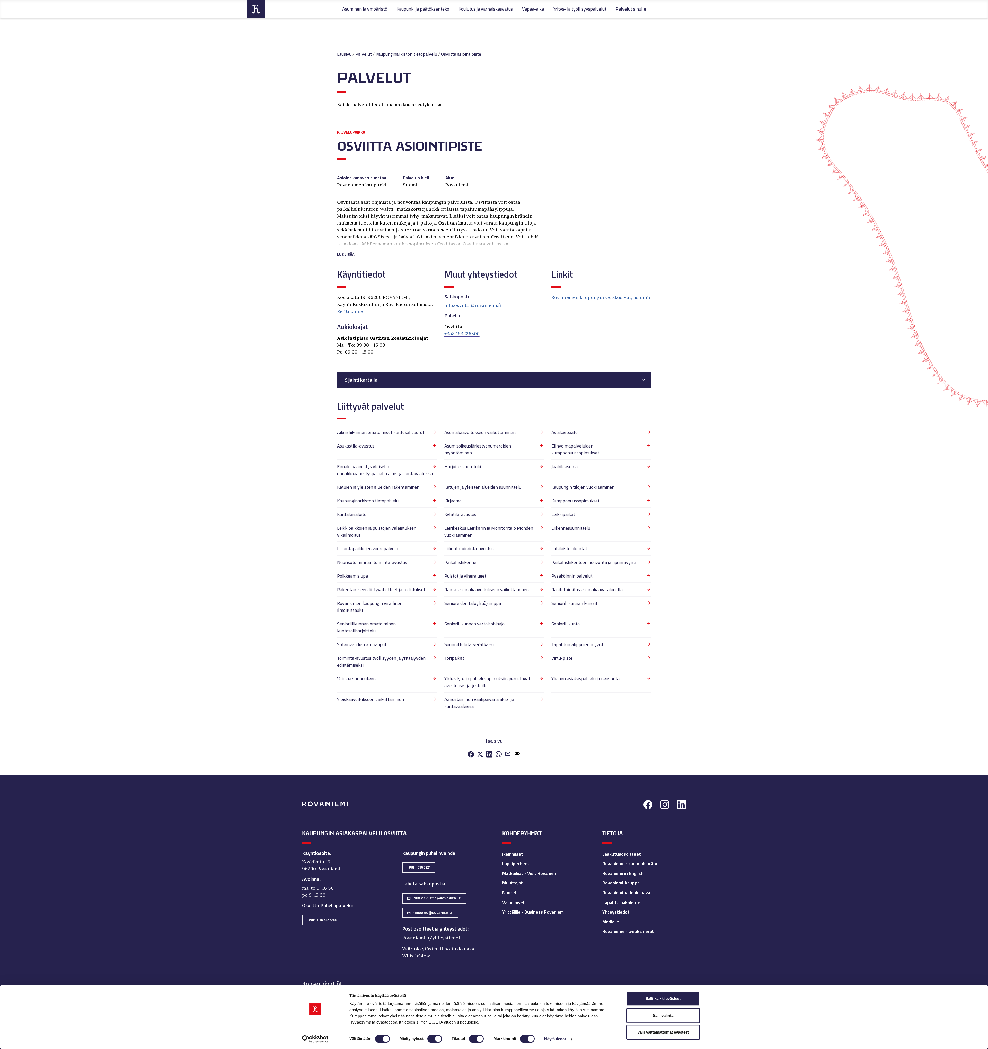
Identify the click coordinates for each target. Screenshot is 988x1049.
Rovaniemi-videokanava (626, 892)
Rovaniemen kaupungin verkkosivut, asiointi (600, 297)
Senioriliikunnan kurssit (574, 603)
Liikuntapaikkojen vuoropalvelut (368, 548)
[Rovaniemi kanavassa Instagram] (664, 805)
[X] (480, 754)
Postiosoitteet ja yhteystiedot (434, 929)
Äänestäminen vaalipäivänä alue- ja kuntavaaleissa (479, 703)
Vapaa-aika (533, 8)
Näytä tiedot (555, 1039)
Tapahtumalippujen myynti (577, 644)
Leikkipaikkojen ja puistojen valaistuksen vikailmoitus (376, 531)
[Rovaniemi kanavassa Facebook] (647, 805)
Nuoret (509, 892)
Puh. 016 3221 (420, 867)
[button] (440, 248)
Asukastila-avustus (355, 445)
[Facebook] (471, 754)
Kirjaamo (453, 500)
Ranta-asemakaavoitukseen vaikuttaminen (486, 589)
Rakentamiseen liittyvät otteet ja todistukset (381, 589)
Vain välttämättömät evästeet (663, 1032)
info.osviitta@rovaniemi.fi (472, 305)
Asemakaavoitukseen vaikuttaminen (480, 432)
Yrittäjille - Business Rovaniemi (533, 911)
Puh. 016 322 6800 (323, 919)
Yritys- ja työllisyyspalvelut (579, 8)
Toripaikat (454, 658)
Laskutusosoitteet (621, 853)
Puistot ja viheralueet (465, 575)
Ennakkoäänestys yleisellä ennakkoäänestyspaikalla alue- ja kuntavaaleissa (385, 470)
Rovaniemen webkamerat (628, 931)
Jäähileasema (564, 466)
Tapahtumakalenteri (622, 902)
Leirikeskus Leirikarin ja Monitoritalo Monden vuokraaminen (488, 531)
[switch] (434, 1039)
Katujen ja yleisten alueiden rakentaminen (378, 487)
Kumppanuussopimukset (575, 500)
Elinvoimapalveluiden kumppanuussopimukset (575, 449)
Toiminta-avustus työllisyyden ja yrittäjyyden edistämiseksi (381, 661)
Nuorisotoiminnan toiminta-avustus (372, 562)
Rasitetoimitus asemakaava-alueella (587, 589)
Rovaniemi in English (622, 873)
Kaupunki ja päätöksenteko (422, 8)
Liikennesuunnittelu (570, 527)
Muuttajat (512, 882)
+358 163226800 (462, 334)
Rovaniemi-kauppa (621, 882)
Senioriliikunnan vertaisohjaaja (474, 623)
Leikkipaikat (563, 514)
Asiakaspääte (564, 432)
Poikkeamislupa (352, 575)
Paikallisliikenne (460, 562)
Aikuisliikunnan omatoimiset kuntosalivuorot (380, 432)
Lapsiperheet (516, 863)
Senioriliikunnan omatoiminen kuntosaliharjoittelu (366, 627)
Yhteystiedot (616, 911)
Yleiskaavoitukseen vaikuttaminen (370, 699)
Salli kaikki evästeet (663, 998)
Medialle (610, 921)
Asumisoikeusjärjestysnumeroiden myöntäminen (477, 449)
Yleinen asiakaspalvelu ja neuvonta (585, 678)
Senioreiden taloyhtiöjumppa (472, 603)
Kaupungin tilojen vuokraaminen (582, 487)
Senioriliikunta (565, 623)
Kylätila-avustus (460, 514)
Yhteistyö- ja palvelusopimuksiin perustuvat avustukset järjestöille (487, 682)
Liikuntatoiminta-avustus (469, 548)
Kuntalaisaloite (351, 514)
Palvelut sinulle (631, 8)
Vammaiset (513, 902)
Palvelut (363, 53)
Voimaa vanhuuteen (356, 678)
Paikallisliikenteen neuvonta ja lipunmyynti (593, 562)
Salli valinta (663, 1015)
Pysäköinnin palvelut (572, 575)
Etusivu (344, 53)
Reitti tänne (350, 311)
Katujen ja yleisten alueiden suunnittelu (482, 487)
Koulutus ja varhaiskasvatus (485, 8)
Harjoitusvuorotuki (462, 466)
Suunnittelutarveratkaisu (469, 644)
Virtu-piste (561, 658)
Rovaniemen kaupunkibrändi (630, 863)
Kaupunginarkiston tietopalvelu (406, 53)
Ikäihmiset (512, 853)
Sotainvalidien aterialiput (361, 644)
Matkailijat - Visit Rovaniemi (530, 873)
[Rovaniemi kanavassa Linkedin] (681, 805)
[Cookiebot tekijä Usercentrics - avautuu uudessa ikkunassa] (315, 1039)
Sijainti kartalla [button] (361, 380)
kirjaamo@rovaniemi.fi (430, 912)
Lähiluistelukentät (569, 548)
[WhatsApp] (499, 754)
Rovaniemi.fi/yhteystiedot (431, 938)
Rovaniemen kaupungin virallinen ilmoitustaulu (369, 607)
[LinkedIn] (489, 754)
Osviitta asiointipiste (461, 53)
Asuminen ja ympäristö (364, 8)
